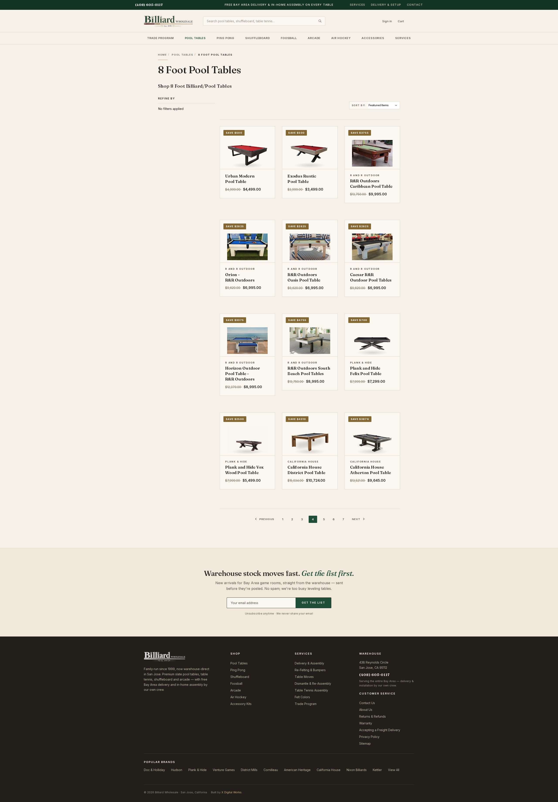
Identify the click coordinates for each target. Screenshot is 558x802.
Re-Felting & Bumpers (310, 670)
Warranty (365, 723)
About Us (365, 710)
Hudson (176, 770)
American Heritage (297, 770)
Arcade (314, 37)
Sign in (387, 21)
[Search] (320, 20)
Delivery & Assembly (309, 663)
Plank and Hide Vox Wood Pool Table (244, 470)
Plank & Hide (197, 770)
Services (357, 4)
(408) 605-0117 (149, 5)
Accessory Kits (241, 704)
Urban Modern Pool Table (240, 179)
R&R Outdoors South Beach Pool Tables (309, 371)
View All (393, 770)
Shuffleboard (257, 37)
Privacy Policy (369, 737)
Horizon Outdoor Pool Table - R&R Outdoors (242, 374)
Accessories (373, 37)
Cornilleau (271, 770)
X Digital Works (231, 792)
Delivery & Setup (386, 4)
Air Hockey (341, 37)
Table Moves (304, 677)
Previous (266, 519)
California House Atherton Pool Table (370, 470)
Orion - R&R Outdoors (240, 277)
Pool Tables (195, 37)
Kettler (377, 770)
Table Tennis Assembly (311, 690)
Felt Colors (302, 697)
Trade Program (160, 37)
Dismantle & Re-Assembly (313, 683)
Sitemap (365, 743)
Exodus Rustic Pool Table (302, 179)
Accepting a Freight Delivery (379, 730)
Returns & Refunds (372, 716)
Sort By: (359, 105)
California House (328, 770)
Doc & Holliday (154, 770)
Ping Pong (225, 37)
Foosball (289, 37)
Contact (415, 4)
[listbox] (384, 105)
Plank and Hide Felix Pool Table (365, 371)
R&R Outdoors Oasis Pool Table (304, 277)
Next (356, 519)
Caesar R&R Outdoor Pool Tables (371, 277)
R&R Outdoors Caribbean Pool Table (371, 183)
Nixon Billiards (357, 770)
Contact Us (367, 703)
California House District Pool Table (306, 470)
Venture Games (224, 770)
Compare (259, 133)
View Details (247, 163)
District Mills (249, 770)
